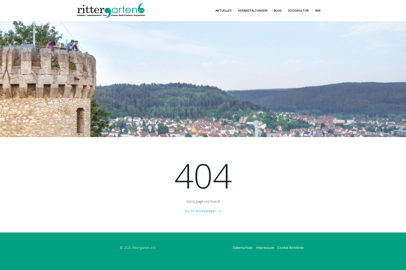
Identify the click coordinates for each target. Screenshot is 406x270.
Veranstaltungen (252, 10)
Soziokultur (298, 10)
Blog (278, 10)
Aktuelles (223, 10)
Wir (318, 10)
